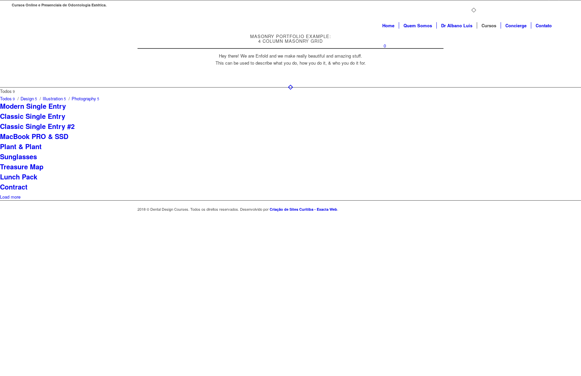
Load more (10, 197)
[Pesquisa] (562, 25)
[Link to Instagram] (564, 5)
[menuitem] (388, 25)
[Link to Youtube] (554, 5)
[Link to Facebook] (544, 5)
